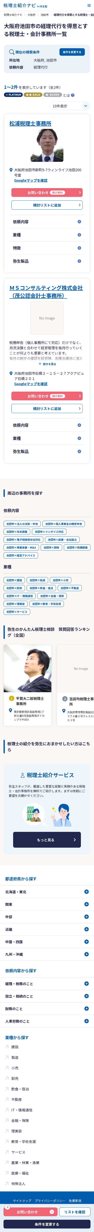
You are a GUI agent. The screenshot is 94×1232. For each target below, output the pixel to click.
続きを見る (49, 363)
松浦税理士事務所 (30, 123)
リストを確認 (74, 1211)
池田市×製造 (37, 580)
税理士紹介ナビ (13, 14)
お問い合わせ (22, 1210)
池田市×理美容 (15, 604)
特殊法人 (18, 1183)
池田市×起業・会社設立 (62, 539)
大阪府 (31, 14)
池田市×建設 (14, 580)
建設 (14, 1046)
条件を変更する (72, 52)
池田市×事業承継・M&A (21, 547)
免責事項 (75, 1200)
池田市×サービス (16, 611)
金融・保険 (20, 1120)
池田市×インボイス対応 (49, 531)
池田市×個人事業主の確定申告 (63, 524)
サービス (18, 1152)
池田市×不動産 (70, 588)
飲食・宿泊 (20, 1088)
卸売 (14, 1078)
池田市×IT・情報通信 (19, 596)
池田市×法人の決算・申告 (22, 524)
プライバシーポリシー (50, 1200)
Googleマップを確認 (30, 180)
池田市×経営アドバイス (20, 555)
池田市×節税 (51, 547)
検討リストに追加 (47, 205)
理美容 (16, 1131)
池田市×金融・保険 (52, 596)
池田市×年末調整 (16, 531)
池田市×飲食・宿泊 (41, 588)
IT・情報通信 (21, 1110)
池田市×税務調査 (77, 547)
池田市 (45, 14)
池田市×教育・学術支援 (46, 604)
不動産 (16, 1099)
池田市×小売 (60, 580)
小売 (14, 1067)
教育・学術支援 (23, 1141)
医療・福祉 (20, 1173)
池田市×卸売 (14, 588)
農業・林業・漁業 (25, 1162)
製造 (14, 1057)
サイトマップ (22, 1200)
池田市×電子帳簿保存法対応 (23, 539)
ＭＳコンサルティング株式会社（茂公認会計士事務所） (46, 291)
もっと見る (45, 839)
